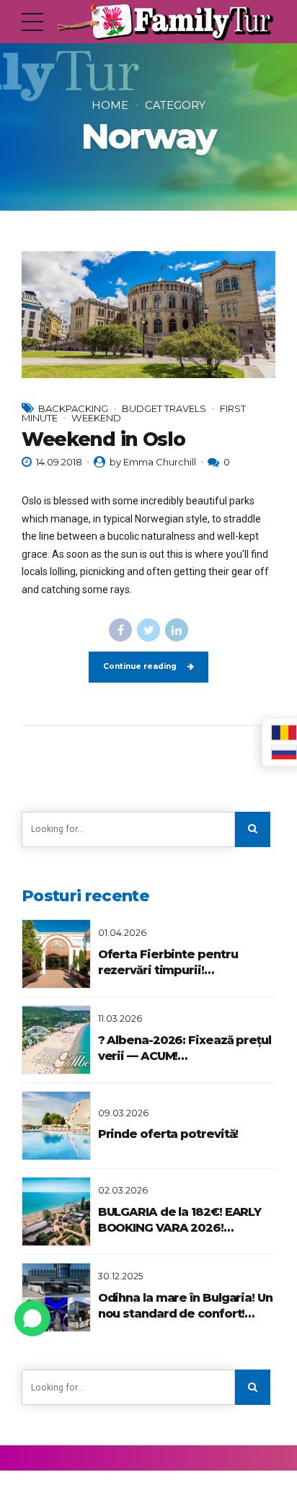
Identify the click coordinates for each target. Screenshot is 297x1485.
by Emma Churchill (153, 462)
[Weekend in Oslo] (148, 314)
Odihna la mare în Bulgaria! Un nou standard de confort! (185, 1305)
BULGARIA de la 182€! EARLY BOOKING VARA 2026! (180, 1220)
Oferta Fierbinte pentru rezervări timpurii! (168, 962)
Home (110, 105)
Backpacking (73, 408)
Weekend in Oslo (103, 439)
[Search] (252, 829)
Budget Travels (164, 408)
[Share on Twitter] (148, 629)
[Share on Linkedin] (176, 629)
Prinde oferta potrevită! (168, 1134)
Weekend (96, 418)
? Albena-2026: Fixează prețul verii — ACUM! (184, 1048)
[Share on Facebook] (120, 629)
